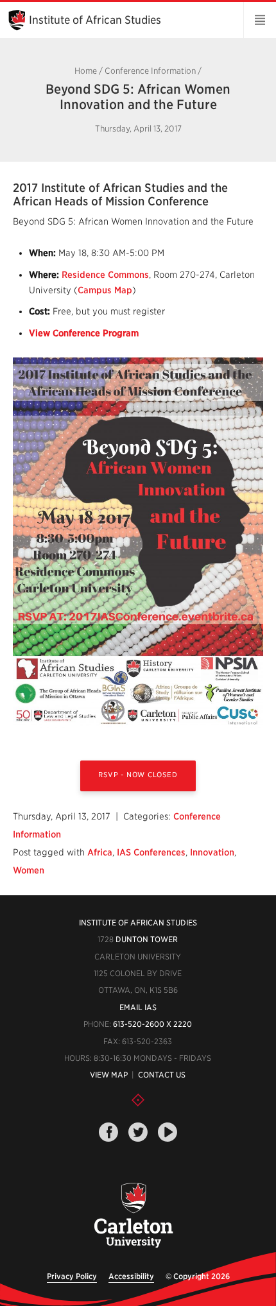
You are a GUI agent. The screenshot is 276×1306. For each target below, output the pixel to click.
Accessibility (131, 1276)
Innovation (212, 852)
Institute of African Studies (95, 19)
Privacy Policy (72, 1276)
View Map (109, 1074)
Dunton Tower (147, 939)
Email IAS (138, 1007)
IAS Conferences (151, 852)
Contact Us (161, 1074)
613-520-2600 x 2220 (152, 1024)
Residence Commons (105, 275)
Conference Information (150, 71)
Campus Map (105, 290)
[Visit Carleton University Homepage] (133, 1216)
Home (85, 71)
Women (28, 870)
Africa (99, 852)
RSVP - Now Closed (137, 774)
